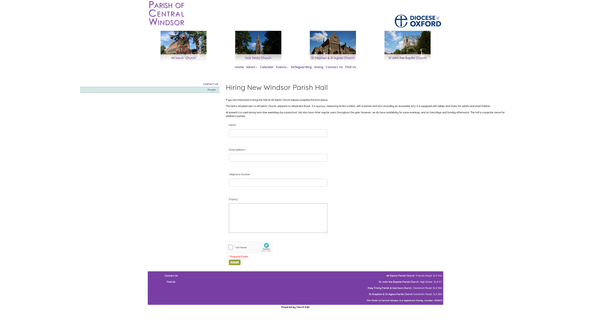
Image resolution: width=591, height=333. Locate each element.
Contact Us (334, 67)
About (250, 67)
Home (239, 67)
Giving (318, 67)
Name (233, 125)
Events (281, 67)
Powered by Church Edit (295, 307)
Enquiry (234, 199)
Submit (234, 262)
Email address (237, 149)
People (212, 89)
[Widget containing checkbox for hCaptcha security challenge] (249, 247)
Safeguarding (301, 67)
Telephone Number (239, 174)
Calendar (267, 67)
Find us (350, 67)
